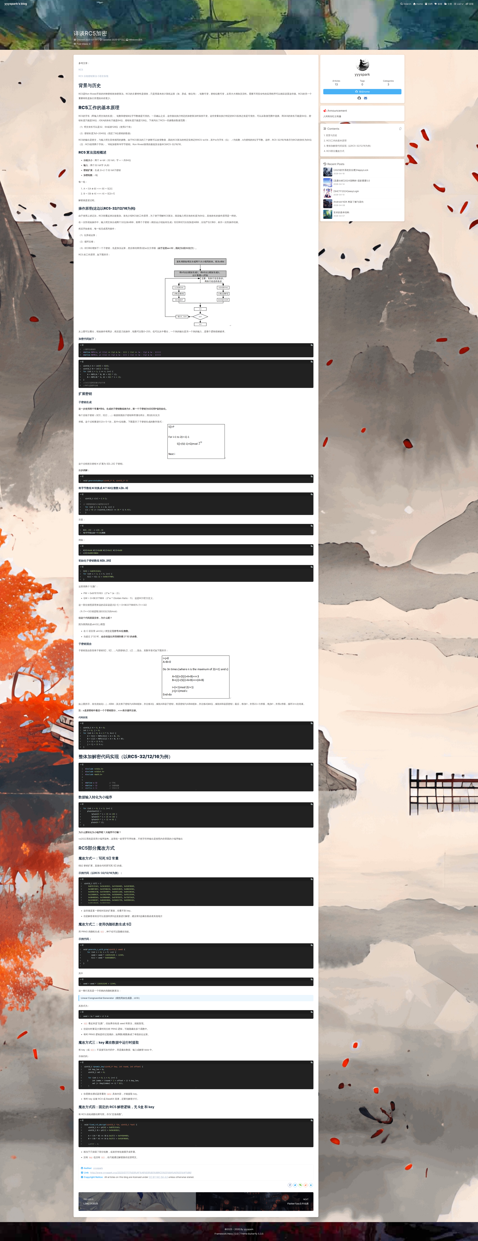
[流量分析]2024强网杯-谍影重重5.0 (351, 180)
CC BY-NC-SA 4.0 (158, 1177)
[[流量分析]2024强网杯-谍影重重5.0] (327, 182)
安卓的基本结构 (341, 212)
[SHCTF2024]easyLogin (346, 191)
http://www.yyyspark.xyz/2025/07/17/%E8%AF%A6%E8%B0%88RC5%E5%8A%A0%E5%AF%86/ (140, 1172)
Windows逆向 (135, 39)
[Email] (366, 98)
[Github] (359, 98)
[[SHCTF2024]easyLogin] (327, 193)
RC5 (81, 69)
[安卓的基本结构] (327, 214)
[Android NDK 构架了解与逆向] (327, 203)
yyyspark (98, 1168)
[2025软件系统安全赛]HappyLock (350, 170)
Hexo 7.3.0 (232, 1233)
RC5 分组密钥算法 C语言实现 (93, 76)
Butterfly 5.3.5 (255, 1233)
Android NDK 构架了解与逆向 (348, 201)
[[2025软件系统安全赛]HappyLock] (327, 172)
